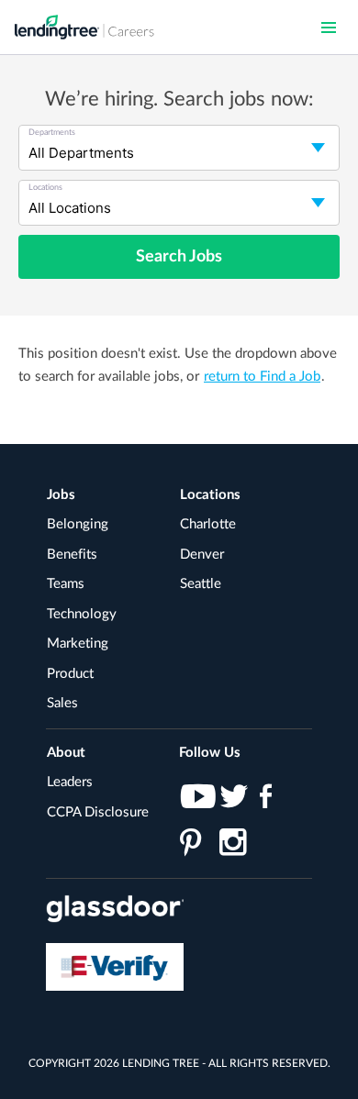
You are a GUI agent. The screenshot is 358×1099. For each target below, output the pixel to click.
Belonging (77, 524)
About (66, 753)
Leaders (70, 782)
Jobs (61, 495)
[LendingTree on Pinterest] (194, 846)
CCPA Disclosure (98, 812)
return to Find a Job (262, 376)
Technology (82, 614)
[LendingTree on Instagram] (233, 846)
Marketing (77, 643)
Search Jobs (179, 257)
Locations (210, 495)
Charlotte (208, 524)
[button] (328, 27)
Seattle (200, 584)
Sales (62, 703)
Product (70, 674)
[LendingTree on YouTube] (194, 800)
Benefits (72, 554)
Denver (202, 554)
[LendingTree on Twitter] (233, 800)
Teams (65, 584)
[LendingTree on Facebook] (273, 800)
